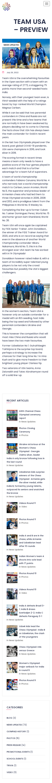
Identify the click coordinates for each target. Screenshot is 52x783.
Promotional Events (18, 751)
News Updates (11, 44)
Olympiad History (16, 731)
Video (10, 772)
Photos (11, 738)
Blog (9, 717)
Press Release (14, 745)
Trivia (10, 765)
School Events (15, 758)
